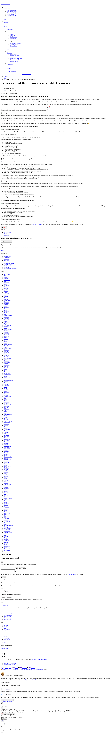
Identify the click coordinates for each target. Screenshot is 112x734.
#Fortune (6, 500)
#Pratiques (6, 392)
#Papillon (6, 469)
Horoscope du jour (14, 55)
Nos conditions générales (7, 701)
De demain (6, 638)
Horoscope (9, 53)
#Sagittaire (6, 285)
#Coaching (6, 356)
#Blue (5, 387)
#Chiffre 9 (6, 336)
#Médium (6, 299)
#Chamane (6, 406)
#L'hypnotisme (7, 528)
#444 (5, 494)
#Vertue (5, 328)
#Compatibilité (7, 300)
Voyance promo (11, 15)
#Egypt (5, 391)
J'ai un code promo (5, 4)
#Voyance (6, 296)
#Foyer (5, 376)
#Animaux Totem (8, 315)
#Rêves (5, 341)
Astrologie (7, 257)
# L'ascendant (7, 521)
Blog (8, 49)
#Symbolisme (7, 448)
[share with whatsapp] (4, 655)
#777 (5, 506)
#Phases (6, 539)
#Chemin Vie (7, 377)
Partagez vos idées (7, 241)
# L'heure (6, 472)
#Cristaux (6, 444)
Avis (5, 19)
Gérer (2, 682)
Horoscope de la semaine (16, 58)
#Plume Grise (7, 513)
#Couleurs (6, 355)
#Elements (6, 424)
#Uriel (5, 313)
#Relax (5, 437)
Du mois (6, 640)
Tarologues (12, 35)
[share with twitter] (4, 652)
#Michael (6, 366)
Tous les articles (7, 256)
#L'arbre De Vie (7, 402)
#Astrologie (6, 277)
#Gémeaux (6, 282)
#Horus (5, 306)
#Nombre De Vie (8, 457)
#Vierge (5, 292)
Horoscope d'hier (14, 54)
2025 (5, 642)
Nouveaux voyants (8, 618)
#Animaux (6, 503)
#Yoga (5, 347)
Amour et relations (9, 264)
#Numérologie (7, 232)
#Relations (6, 302)
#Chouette (6, 502)
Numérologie (7, 86)
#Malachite (6, 326)
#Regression (7, 550)
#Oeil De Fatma (7, 319)
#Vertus (5, 400)
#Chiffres (6, 233)
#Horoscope (7, 274)
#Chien (5, 517)
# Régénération (7, 484)
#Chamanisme (7, 362)
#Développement (8, 344)
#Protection (6, 307)
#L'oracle (6, 407)
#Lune (5, 337)
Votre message (18, 572)
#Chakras (6, 339)
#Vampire (6, 542)
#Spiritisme (6, 318)
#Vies (5, 426)
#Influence (6, 458)
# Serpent (6, 480)
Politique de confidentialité (10, 663)
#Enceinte (6, 520)
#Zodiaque (6, 385)
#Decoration (7, 439)
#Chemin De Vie (8, 329)
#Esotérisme (7, 303)
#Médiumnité (7, 447)
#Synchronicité (7, 325)
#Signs (5, 547)
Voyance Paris (13, 46)
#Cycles (6, 450)
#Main (5, 524)
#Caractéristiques (8, 414)
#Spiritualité (6, 317)
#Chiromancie (7, 443)
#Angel (5, 378)
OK (2, 588)
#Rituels (6, 461)
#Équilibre (6, 324)
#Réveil (5, 514)
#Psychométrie (7, 466)
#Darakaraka (7, 422)
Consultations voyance (15, 43)
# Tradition (6, 507)
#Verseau (6, 291)
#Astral (5, 510)
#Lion (5, 284)
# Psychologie (7, 429)
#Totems (6, 505)
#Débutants (6, 409)
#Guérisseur (6, 403)
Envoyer (3, 577)
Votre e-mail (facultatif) (20, 568)
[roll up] (2, 721)
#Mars (5, 369)
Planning (6, 22)
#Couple (6, 363)
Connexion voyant (11, 71)
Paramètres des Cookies (9, 664)
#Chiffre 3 (6, 333)
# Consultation (7, 396)
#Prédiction (6, 436)
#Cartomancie (7, 308)
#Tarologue (6, 293)
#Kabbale (6, 544)
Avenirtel (6, 76)
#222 (5, 393)
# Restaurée (6, 540)
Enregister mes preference (7, 700)
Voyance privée (11, 12)
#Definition (6, 488)
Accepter (7, 682)
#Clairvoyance (7, 348)
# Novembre (7, 531)
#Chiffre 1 (6, 330)
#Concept (6, 527)
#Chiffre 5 (6, 332)
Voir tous (3, 250)
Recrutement (10, 64)
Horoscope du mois (14, 59)
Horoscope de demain (15, 57)
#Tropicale (6, 432)
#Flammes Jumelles (8, 525)
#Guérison (6, 352)
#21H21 (6, 474)
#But (5, 398)
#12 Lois (6, 492)
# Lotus (5, 499)
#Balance (6, 281)
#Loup (5, 538)
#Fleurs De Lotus (8, 498)
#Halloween (7, 546)
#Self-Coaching (7, 358)
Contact (8, 68)
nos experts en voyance (37, 224)
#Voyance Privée (8, 532)
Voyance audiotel (12, 11)
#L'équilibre (6, 451)
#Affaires (6, 533)
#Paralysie (6, 468)
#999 (5, 477)
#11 (4, 340)
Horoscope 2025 (14, 61)
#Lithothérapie (7, 446)
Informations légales (8, 662)
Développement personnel (10, 268)
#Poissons (6, 288)
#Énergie (6, 354)
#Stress (5, 463)
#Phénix (6, 483)
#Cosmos (6, 495)
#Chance (6, 536)
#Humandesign (7, 548)
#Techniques (7, 529)
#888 (5, 516)
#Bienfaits (6, 350)
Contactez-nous (4, 648)
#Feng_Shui (7, 345)
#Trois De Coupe (8, 421)
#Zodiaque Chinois (8, 380)
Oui (5, 718)
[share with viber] (4, 656)
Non (2, 718)
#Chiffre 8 (6, 334)
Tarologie (6, 259)
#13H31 (6, 496)
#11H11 (5, 481)
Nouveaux (10, 14)
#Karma (6, 491)
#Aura (5, 343)
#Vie (5, 410)
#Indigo (5, 413)
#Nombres (6, 440)
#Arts (5, 433)
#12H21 (6, 479)
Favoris (6, 26)
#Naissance (6, 235)
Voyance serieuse (14, 44)
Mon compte (10, 29)
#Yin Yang (6, 322)
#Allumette (6, 490)
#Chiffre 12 (6, 381)
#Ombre (6, 543)
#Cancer (6, 278)
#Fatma (5, 310)
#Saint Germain (7, 404)
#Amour (6, 304)
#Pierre (5, 370)
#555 (5, 485)
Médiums (12, 34)
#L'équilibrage (7, 459)
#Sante (5, 465)
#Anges (5, 428)
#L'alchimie (6, 441)
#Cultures (6, 487)
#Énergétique (7, 452)
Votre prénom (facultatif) (21, 567)
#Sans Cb (6, 420)
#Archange (6, 311)
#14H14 (6, 476)
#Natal (5, 399)
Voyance (6, 260)
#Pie (5, 535)
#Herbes (6, 455)
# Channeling (7, 518)
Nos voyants (7, 8)
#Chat (5, 511)
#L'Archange (7, 365)
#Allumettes (6, 389)
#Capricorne (7, 280)
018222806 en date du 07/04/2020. (39, 659)
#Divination (6, 431)
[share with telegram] (4, 653)
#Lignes (6, 522)
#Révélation (6, 415)
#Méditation (6, 351)
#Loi (5, 372)
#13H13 (6, 509)
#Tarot (5, 295)
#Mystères (6, 435)
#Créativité (6, 462)
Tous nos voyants (8, 613)
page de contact (73, 574)
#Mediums (6, 361)
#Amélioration (7, 374)
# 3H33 (5, 470)
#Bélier (5, 275)
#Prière (5, 314)
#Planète (6, 388)
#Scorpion (6, 286)
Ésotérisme (7, 267)
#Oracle (5, 359)
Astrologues (13, 38)
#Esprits (6, 418)
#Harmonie (6, 382)
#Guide (5, 321)
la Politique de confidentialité (29, 679)
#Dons (5, 411)
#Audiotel (6, 395)
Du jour (5, 636)
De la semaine (7, 639)
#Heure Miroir (7, 373)
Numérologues (13, 37)
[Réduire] (45, 669)
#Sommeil (6, 384)
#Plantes (6, 454)
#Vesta (5, 417)
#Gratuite (6, 367)
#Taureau (6, 289)
